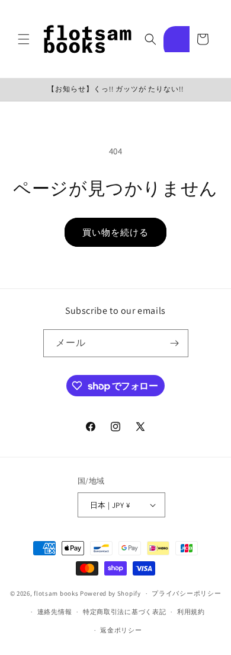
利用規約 (191, 612)
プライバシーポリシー (186, 593)
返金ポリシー (121, 630)
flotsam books (56, 593)
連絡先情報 (54, 612)
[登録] (175, 343)
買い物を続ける (115, 232)
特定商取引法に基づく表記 (124, 612)
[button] (24, 39)
